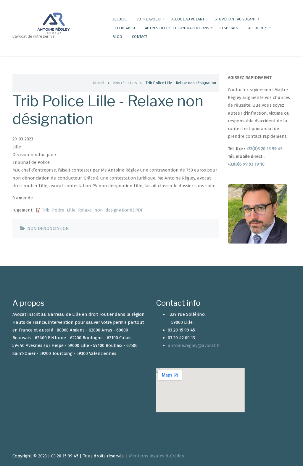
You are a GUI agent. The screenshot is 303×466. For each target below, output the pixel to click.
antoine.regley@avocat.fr (194, 345)
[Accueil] (54, 22)
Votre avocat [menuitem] (148, 19)
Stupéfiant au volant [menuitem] (235, 19)
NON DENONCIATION (48, 228)
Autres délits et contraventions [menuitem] (177, 28)
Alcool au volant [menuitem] (187, 19)
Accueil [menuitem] (119, 19)
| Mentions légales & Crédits (155, 456)
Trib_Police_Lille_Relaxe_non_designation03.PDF (92, 210)
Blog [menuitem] (117, 36)
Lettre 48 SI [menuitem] (123, 28)
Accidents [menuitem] (257, 28)
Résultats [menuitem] (228, 28)
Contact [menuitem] (139, 36)
